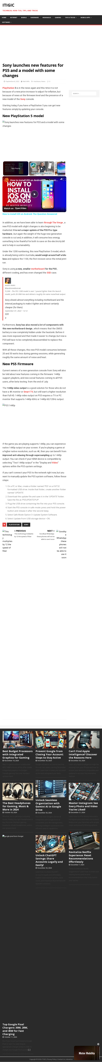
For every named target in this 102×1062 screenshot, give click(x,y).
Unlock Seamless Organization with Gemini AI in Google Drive (48, 804)
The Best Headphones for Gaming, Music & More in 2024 (16, 806)
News (43, 81)
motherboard (38, 269)
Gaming (58, 17)
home (4, 17)
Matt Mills (26, 81)
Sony (22, 99)
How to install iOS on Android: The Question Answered (34, 180)
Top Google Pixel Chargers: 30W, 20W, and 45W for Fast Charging (15, 1029)
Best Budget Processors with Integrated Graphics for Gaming (17, 754)
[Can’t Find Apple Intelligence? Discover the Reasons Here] (84, 747)
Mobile (24, 17)
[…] (29, 1050)
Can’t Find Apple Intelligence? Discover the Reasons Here (83, 754)
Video (55, 462)
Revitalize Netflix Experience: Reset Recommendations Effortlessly (81, 856)
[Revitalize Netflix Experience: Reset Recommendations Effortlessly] (84, 848)
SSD (49, 272)
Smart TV (28, 392)
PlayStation (8, 88)
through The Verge (53, 222)
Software (6, 22)
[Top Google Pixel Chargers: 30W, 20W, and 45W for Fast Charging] (17, 1020)
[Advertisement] (51, 42)
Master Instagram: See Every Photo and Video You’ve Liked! (83, 806)
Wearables (47, 17)
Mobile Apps (85, 17)
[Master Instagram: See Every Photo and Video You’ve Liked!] (84, 799)
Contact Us (61, 1059)
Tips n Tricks (70, 17)
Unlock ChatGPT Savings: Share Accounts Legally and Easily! (49, 860)
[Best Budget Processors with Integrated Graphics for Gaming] (17, 747)
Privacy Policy (51, 1059)
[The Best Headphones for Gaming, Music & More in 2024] (17, 799)
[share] (61, 179)
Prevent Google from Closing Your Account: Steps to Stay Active (50, 754)
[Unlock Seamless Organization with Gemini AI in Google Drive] (51, 796)
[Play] (41, 168)
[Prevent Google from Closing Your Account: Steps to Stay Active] (51, 747)
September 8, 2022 (12, 81)
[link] (6, 180)
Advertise (69, 1059)
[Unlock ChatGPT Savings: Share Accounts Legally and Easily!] (51, 851)
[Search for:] (84, 93)
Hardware (34, 17)
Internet (13, 17)
